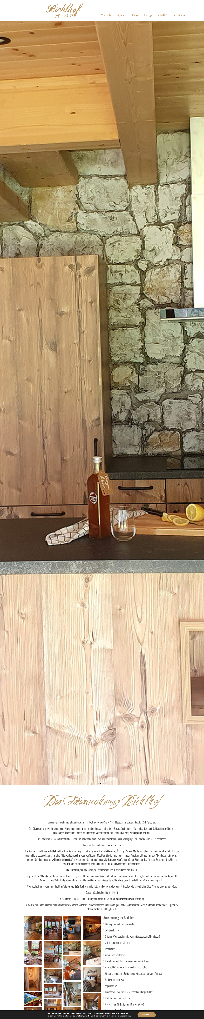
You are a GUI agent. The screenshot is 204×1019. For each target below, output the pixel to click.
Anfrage (148, 15)
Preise (135, 15)
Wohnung (121, 15)
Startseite (106, 15)
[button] (98, 783)
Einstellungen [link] (60, 1016)
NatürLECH (163, 15)
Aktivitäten (179, 15)
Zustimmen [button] (147, 1014)
